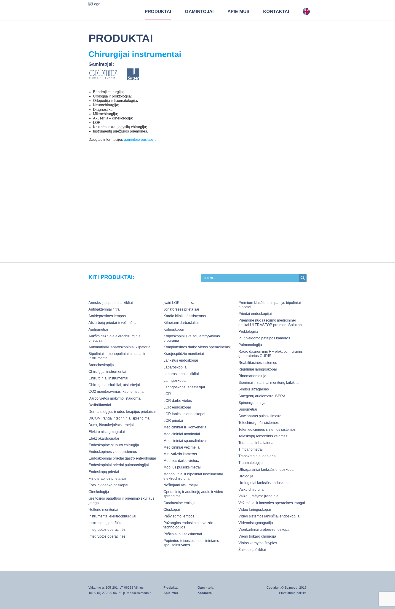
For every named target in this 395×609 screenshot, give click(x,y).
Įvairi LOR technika (178, 303)
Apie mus (238, 11)
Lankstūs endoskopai (180, 360)
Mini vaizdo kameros (180, 454)
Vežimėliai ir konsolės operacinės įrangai (271, 503)
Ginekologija (98, 492)
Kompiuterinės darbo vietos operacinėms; (197, 347)
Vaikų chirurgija (251, 489)
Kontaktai (276, 11)
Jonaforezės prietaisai (181, 309)
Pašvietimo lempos (178, 516)
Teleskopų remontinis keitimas (262, 436)
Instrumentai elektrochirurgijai (112, 516)
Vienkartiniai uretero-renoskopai (264, 529)
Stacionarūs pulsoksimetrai (260, 416)
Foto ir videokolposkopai (108, 485)
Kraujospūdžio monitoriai (183, 354)
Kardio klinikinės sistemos (184, 316)
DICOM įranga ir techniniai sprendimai (119, 418)
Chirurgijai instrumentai (107, 372)
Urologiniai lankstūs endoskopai (264, 483)
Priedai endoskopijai (255, 314)
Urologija (245, 476)
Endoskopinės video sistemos (112, 452)
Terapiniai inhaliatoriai (256, 443)
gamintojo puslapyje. (140, 139)
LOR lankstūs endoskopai (184, 414)
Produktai (158, 11)
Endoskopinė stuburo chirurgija (113, 445)
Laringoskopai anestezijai (184, 387)
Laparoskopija (175, 367)
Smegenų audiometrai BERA (262, 396)
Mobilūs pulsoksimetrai (182, 467)
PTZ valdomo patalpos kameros (264, 338)
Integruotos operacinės (106, 529)
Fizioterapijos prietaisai (107, 478)
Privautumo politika (293, 593)
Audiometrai (98, 329)
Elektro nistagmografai (106, 432)
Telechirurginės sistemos (258, 423)
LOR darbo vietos (177, 401)
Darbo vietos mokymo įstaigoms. (114, 398)
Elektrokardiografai (103, 438)
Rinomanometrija (252, 376)
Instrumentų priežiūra (105, 523)
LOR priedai (173, 420)
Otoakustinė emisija (179, 503)
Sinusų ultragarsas (253, 389)
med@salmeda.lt (139, 593)
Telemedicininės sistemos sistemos (267, 429)
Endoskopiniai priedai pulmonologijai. (119, 465)
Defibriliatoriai (99, 405)
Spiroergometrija (251, 403)
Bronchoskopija (101, 365)
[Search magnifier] (303, 278)
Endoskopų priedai (103, 472)
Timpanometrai (250, 449)
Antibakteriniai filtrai (104, 309)
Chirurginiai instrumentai (108, 378)
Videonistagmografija (255, 523)
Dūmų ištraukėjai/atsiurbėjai (111, 425)
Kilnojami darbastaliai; (181, 323)
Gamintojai (199, 11)
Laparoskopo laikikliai (181, 374)
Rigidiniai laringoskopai (257, 369)
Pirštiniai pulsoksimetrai (182, 534)
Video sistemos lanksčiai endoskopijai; (269, 516)
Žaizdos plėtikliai (252, 550)
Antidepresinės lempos (107, 316)
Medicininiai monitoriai (181, 434)
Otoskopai (171, 510)
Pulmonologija (250, 345)
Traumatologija (250, 463)
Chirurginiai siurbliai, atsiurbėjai (114, 385)
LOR (167, 394)
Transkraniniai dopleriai (257, 456)
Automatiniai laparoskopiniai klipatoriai (119, 347)
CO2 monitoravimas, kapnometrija (116, 391)
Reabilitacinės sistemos (257, 363)
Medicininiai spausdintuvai (185, 441)
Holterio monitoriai (103, 510)
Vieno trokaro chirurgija (257, 536)
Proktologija (248, 331)
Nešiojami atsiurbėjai (180, 485)
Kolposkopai (173, 329)
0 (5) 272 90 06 (105, 593)
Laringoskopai (175, 380)
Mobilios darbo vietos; (181, 461)
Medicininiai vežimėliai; (182, 447)
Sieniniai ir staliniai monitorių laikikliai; (269, 382)
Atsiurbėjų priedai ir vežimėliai (112, 323)
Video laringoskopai (254, 510)
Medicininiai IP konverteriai (185, 427)
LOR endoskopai (177, 407)
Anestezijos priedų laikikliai (110, 303)
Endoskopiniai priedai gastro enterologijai (122, 458)
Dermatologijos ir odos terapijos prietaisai (122, 412)
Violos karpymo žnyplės (257, 543)
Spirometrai (247, 409)
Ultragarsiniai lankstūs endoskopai (266, 469)
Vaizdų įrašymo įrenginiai (258, 496)
